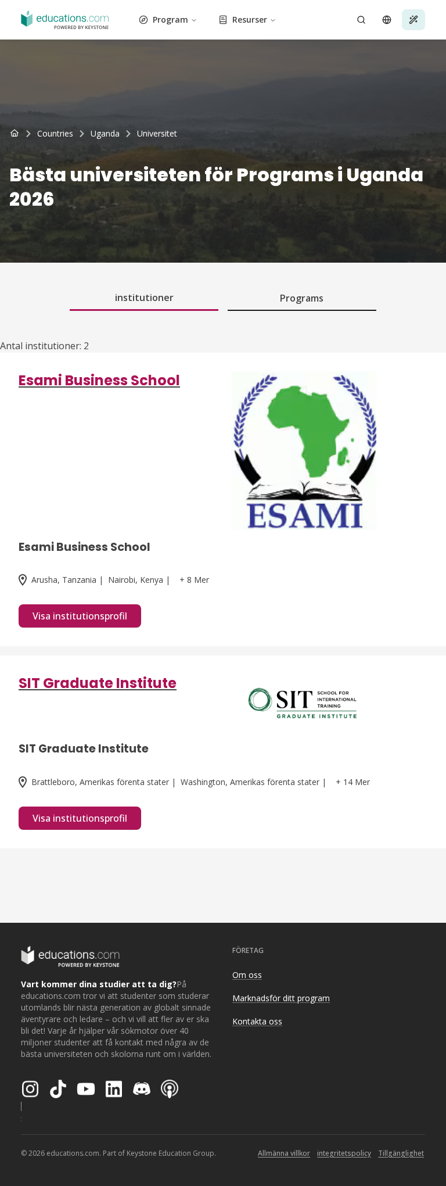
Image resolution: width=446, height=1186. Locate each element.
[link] (157, 133)
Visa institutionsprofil (80, 616)
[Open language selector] (386, 19)
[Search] (361, 19)
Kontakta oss (257, 1021)
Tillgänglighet (401, 1153)
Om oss (247, 974)
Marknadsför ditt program (281, 998)
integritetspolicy (344, 1153)
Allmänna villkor (284, 1153)
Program (170, 19)
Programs (301, 298)
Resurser (249, 19)
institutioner (144, 297)
